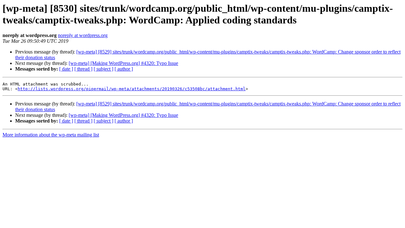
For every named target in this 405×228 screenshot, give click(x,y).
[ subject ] (103, 69)
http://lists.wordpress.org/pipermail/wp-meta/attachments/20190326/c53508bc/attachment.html (132, 88)
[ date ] (66, 69)
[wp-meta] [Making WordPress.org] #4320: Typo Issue (123, 63)
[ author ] (124, 69)
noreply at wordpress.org (83, 35)
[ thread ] (83, 69)
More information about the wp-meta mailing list (51, 134)
